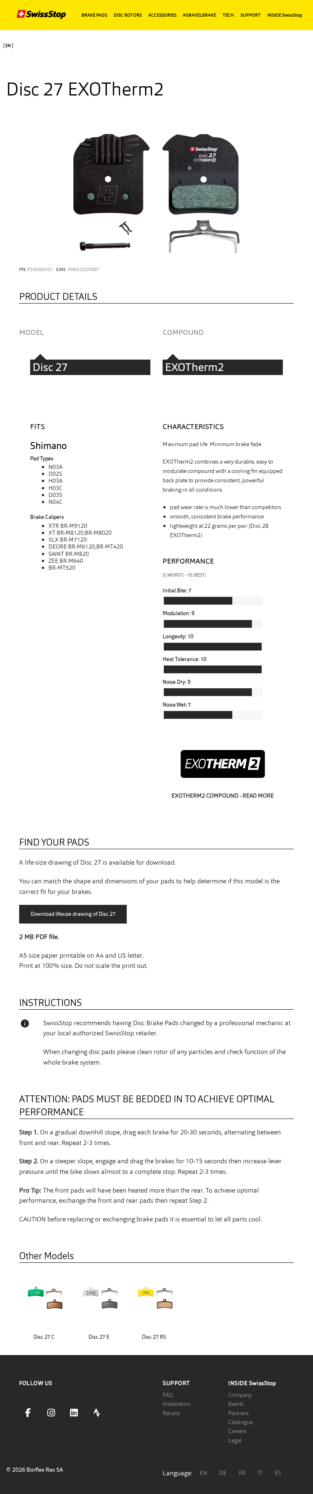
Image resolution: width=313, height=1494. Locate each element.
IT (260, 1473)
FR (242, 1473)
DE (223, 1473)
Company (239, 1395)
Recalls (171, 1413)
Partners (238, 1413)
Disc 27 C (44, 1337)
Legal (235, 1440)
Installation (176, 1403)
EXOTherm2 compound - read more (223, 795)
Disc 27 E (98, 1337)
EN (203, 1473)
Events (236, 1403)
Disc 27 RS (154, 1337)
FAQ (168, 1395)
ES (278, 1473)
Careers (237, 1431)
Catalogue (240, 1422)
